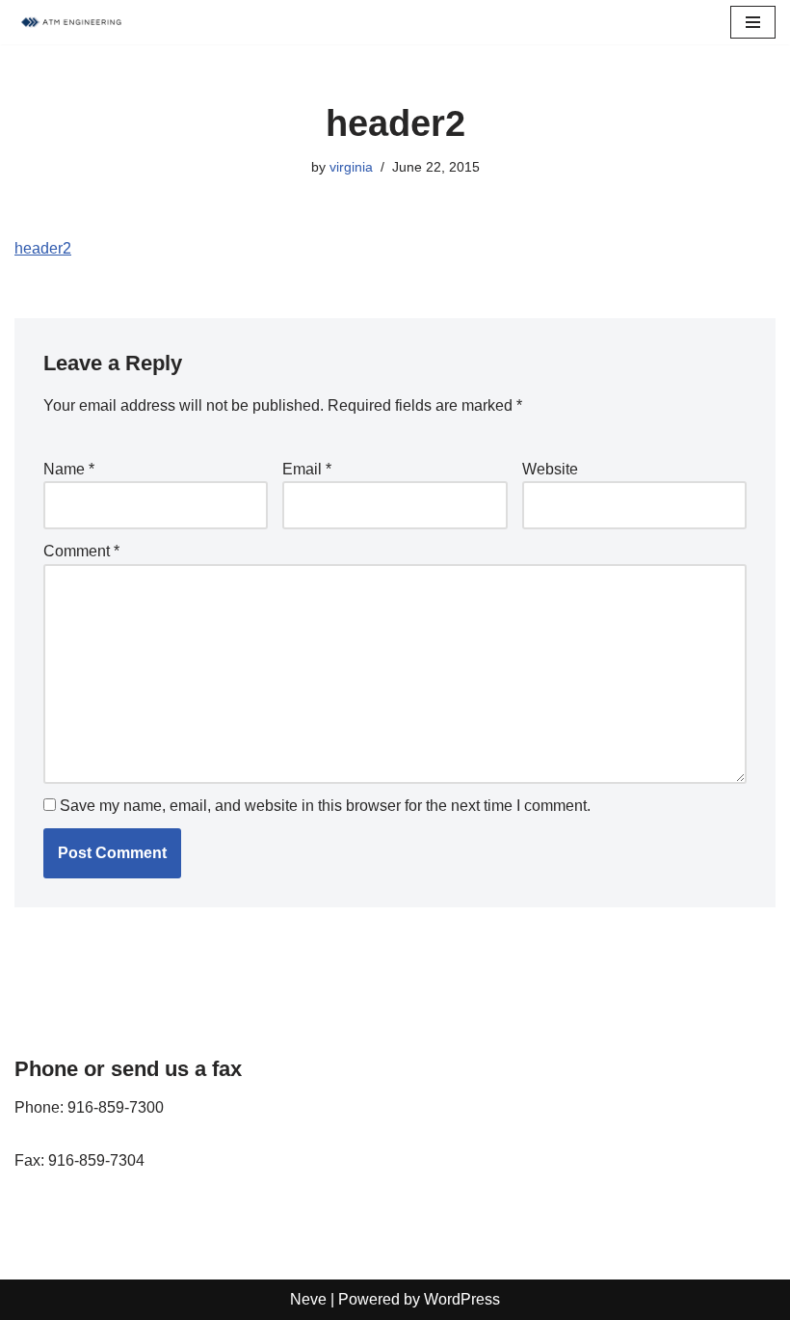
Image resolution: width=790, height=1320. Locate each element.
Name (68, 469)
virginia (351, 167)
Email (306, 469)
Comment (81, 551)
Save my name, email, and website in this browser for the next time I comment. (325, 805)
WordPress (462, 1299)
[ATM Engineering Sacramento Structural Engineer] (72, 22)
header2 (42, 248)
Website (550, 469)
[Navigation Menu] (753, 22)
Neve (308, 1299)
